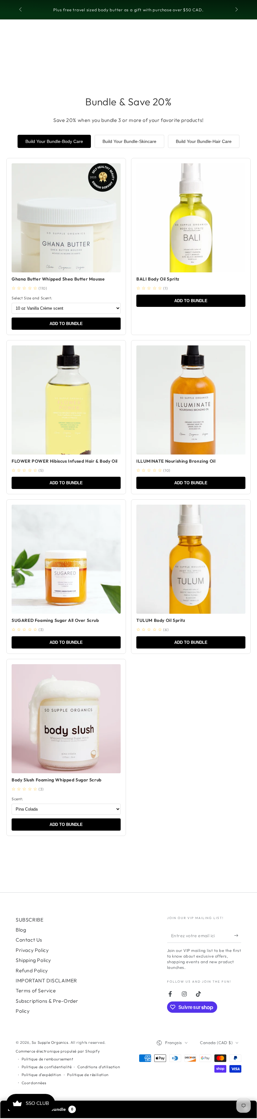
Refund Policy (32, 970)
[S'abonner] (237, 936)
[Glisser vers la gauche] (21, 10)
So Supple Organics (50, 1042)
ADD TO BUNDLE (66, 323)
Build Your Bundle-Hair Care (204, 141)
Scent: (17, 798)
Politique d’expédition (41, 1074)
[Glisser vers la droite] (236, 10)
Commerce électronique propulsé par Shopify (58, 1051)
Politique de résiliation (87, 1074)
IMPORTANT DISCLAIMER (46, 980)
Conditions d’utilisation (98, 1066)
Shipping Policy (33, 960)
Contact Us (29, 940)
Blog (21, 930)
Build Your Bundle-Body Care (54, 141)
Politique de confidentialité (47, 1066)
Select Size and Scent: (32, 298)
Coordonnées (34, 1082)
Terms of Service (36, 990)
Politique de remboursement (47, 1059)
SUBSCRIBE (29, 920)
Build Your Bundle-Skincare (129, 141)
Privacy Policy (32, 950)
